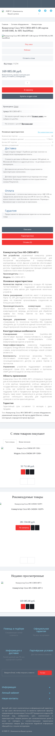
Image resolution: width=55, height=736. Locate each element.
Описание (27, 229)
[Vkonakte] (32, 681)
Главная (5, 24)
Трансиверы (10, 442)
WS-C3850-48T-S (27, 413)
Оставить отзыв (29, 58)
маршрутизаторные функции (23, 418)
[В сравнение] (32, 471)
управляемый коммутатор (12, 415)
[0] (39, 13)
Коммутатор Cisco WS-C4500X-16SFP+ (27, 509)
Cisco (18, 413)
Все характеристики (45, 132)
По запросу (24, 527)
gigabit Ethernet (36, 415)
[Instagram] (27, 681)
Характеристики (27, 236)
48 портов (26, 415)
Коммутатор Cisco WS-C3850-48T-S (28, 588)
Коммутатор (10, 413)
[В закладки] (27, 471)
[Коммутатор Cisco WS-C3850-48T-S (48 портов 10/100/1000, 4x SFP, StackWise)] (27, 37)
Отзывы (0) (27, 242)
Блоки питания (24, 442)
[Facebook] (23, 681)
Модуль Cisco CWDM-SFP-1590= (27, 453)
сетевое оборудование (42, 413)
